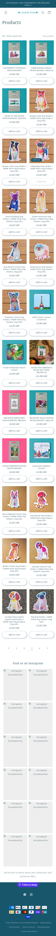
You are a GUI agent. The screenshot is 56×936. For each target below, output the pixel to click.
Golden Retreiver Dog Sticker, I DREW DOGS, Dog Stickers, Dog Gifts (41, 218)
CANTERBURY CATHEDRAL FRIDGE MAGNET (14, 69)
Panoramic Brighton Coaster (41, 467)
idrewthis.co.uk (17, 923)
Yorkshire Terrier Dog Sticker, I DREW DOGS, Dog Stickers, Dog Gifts (14, 319)
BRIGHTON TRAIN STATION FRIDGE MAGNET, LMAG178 (42, 419)
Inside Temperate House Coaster (14, 368)
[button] (6, 12)
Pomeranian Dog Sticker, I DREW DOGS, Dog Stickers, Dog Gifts (41, 269)
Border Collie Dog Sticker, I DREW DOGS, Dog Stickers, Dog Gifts (14, 168)
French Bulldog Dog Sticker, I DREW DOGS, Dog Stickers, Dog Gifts (14, 218)
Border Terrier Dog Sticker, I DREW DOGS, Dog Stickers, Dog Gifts (14, 568)
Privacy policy (14, 927)
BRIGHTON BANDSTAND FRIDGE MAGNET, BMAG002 (14, 419)
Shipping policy (44, 927)
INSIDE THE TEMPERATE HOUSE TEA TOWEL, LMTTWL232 (41, 369)
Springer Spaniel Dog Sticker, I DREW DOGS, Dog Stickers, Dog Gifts (41, 568)
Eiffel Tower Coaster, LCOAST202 (41, 318)
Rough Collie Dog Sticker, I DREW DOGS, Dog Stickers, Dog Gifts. (42, 118)
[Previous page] (9, 648)
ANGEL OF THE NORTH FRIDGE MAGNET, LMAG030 (14, 117)
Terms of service (28, 927)
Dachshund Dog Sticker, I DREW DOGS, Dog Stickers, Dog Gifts (41, 517)
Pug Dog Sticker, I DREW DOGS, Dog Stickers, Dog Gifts (41, 619)
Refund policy (46, 923)
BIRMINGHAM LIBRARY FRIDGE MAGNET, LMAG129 (41, 69)
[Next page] (47, 648)
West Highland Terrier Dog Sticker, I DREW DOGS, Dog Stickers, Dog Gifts (14, 516)
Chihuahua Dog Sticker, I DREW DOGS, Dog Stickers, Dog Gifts (41, 168)
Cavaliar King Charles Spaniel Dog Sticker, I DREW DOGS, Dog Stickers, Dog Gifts (14, 620)
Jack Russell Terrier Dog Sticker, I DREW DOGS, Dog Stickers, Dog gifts (14, 269)
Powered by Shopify (30, 923)
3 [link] (31, 648)
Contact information (29, 931)
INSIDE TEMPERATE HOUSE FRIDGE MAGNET (14, 467)
